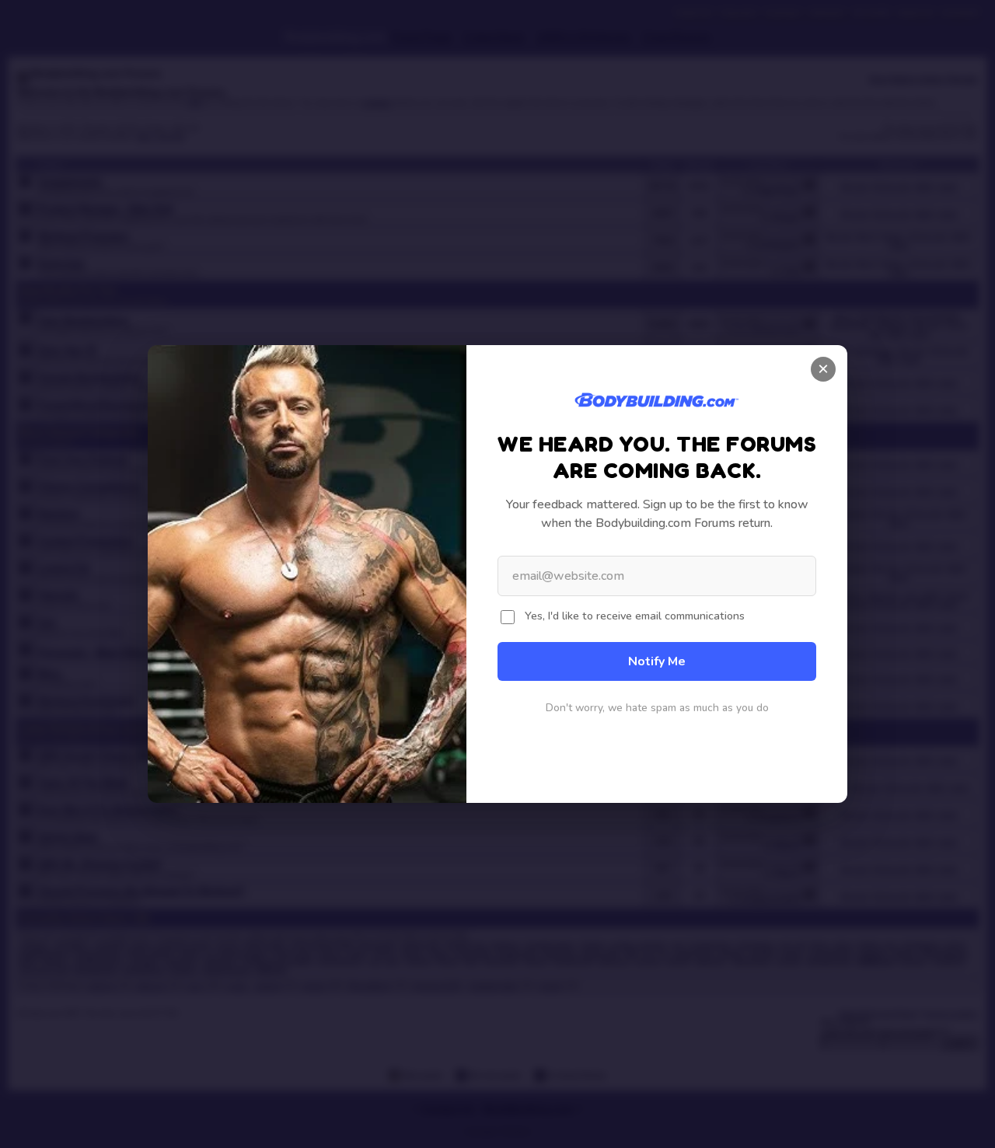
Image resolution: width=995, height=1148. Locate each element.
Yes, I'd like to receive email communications (635, 615)
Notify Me (657, 661)
